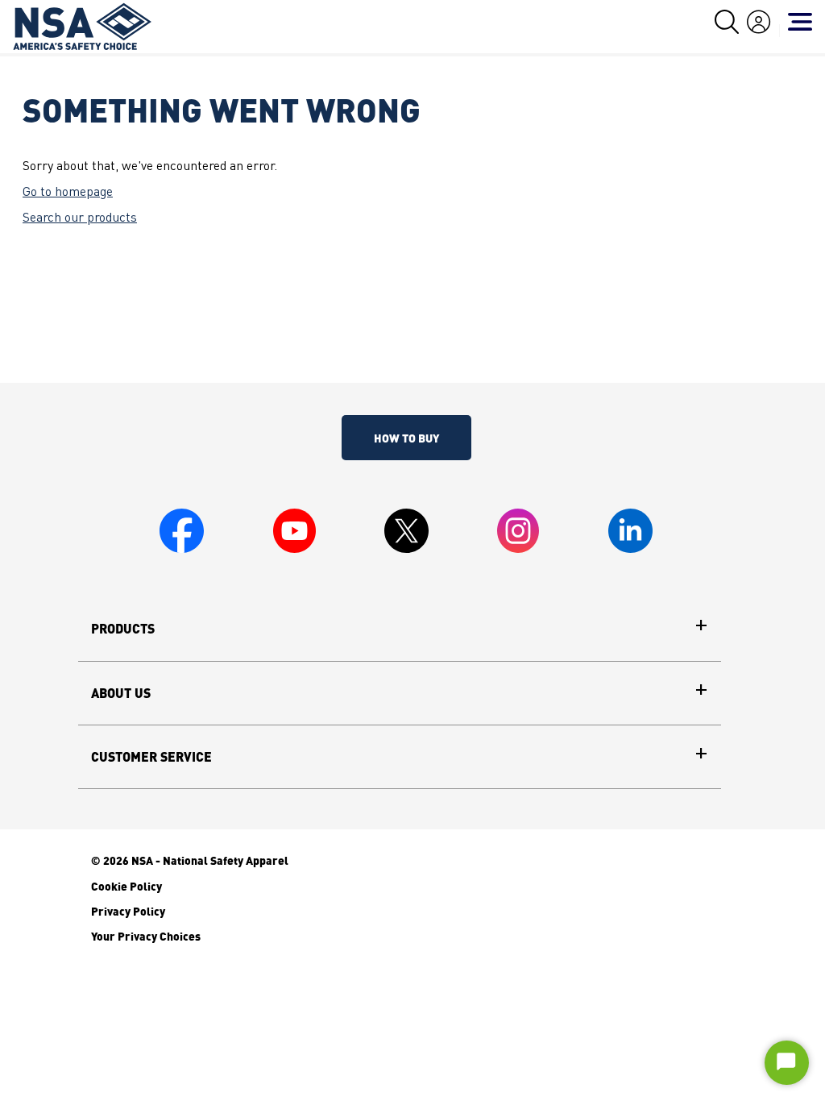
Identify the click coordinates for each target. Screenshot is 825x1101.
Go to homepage (68, 192)
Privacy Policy (128, 910)
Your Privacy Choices (146, 935)
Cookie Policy (126, 885)
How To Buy (406, 437)
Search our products (80, 218)
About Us (121, 693)
